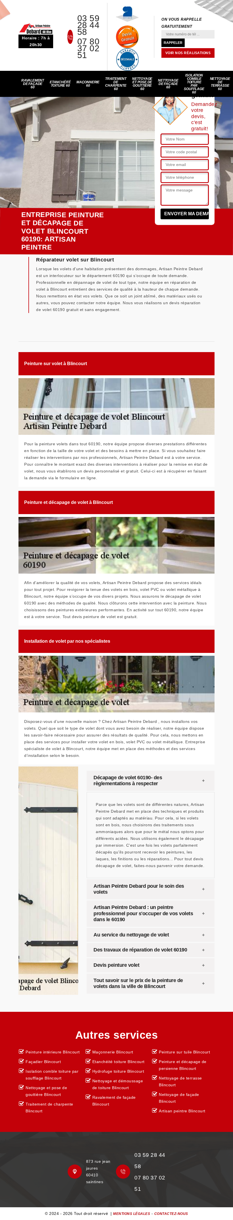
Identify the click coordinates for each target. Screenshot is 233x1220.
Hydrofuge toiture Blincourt (118, 1071)
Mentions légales (131, 1214)
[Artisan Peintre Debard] (35, 28)
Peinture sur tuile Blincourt (184, 1052)
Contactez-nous (171, 1214)
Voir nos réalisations (188, 53)
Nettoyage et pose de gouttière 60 (142, 84)
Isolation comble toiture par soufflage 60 (194, 83)
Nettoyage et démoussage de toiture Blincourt (117, 1084)
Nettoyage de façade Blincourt (179, 1098)
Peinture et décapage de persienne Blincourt (183, 1065)
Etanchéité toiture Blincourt (118, 1061)
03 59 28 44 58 (88, 25)
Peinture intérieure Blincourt (53, 1052)
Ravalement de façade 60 (32, 83)
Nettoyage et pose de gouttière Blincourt (46, 1091)
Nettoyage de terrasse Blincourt (180, 1081)
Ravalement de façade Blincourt (114, 1100)
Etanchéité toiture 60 (60, 84)
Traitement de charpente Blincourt (49, 1107)
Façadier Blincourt (43, 1061)
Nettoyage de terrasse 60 (220, 84)
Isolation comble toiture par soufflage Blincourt (52, 1074)
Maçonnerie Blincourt (112, 1052)
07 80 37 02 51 (88, 48)
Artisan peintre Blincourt (182, 1111)
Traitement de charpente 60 (115, 84)
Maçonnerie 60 (87, 84)
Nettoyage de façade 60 (168, 83)
